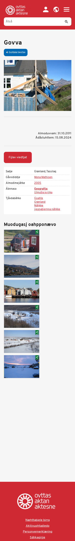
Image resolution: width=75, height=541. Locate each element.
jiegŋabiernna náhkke (47, 209)
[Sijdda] (17, 10)
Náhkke (38, 206)
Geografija (41, 189)
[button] (56, 9)
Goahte (38, 198)
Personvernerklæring (37, 532)
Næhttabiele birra (37, 520)
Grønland (39, 202)
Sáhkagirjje (37, 537)
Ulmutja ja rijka (43, 192)
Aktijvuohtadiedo (37, 526)
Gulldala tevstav (15, 52)
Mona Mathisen (43, 177)
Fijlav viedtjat (18, 157)
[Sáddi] (66, 22)
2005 (37, 183)
